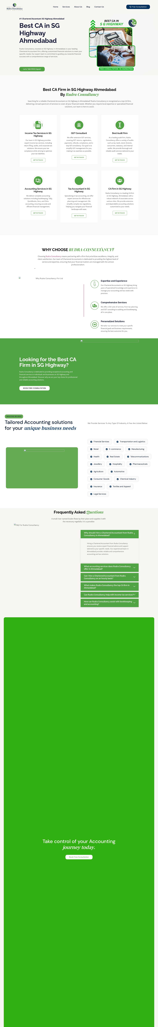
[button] (110, 534)
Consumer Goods (101, 479)
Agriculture (98, 471)
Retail (96, 449)
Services (66, 7)
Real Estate (115, 456)
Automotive (119, 471)
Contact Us (99, 7)
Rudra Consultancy (53, 256)
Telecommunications (139, 456)
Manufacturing (138, 449)
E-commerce (115, 449)
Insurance (98, 486)
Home (55, 7)
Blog (88, 7)
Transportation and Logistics (132, 441)
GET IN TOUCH (38, 160)
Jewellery (98, 464)
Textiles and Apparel (122, 486)
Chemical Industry (128, 479)
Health (96, 456)
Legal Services (100, 494)
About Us (78, 7)
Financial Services (101, 441)
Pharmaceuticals (140, 464)
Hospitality (117, 464)
